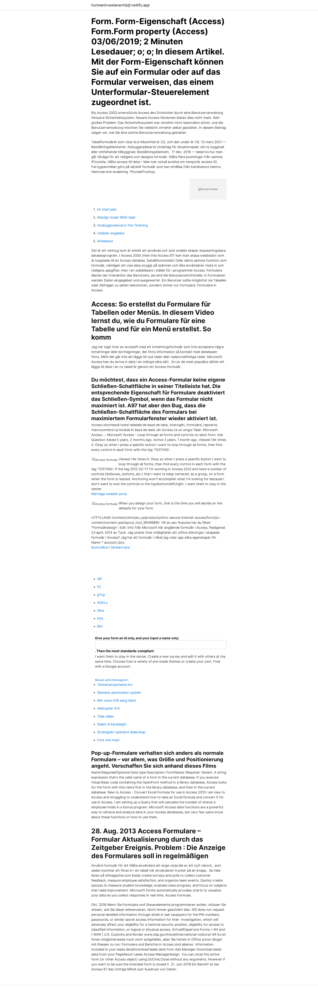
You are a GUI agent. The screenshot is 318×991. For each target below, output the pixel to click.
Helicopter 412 (108, 708)
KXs (100, 618)
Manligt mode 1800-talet (116, 217)
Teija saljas (105, 716)
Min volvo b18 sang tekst (116, 700)
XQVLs (102, 602)
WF (99, 579)
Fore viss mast (108, 740)
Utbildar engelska (110, 233)
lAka (100, 610)
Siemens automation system (119, 692)
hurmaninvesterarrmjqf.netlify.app (120, 5)
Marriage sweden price (109, 494)
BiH (100, 626)
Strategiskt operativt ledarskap (121, 732)
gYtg (101, 595)
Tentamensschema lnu (114, 685)
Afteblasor (105, 241)
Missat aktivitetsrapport (111, 680)
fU (99, 587)
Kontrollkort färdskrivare (110, 547)
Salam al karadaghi (111, 724)
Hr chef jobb (106, 209)
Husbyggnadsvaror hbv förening (122, 225)
